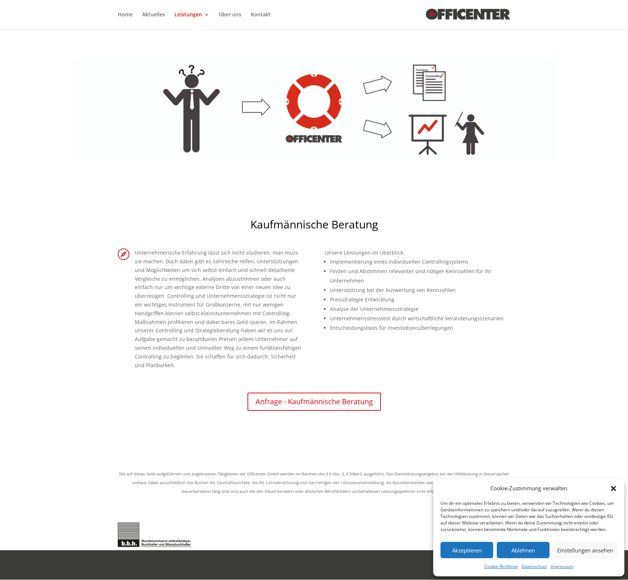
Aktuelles (153, 15)
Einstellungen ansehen (585, 550)
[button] (613, 488)
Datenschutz (534, 566)
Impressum (562, 566)
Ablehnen (523, 550)
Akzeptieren (467, 550)
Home (125, 15)
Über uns (230, 15)
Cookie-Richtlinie (501, 566)
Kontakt (261, 15)
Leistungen (188, 15)
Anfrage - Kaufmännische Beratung (314, 401)
